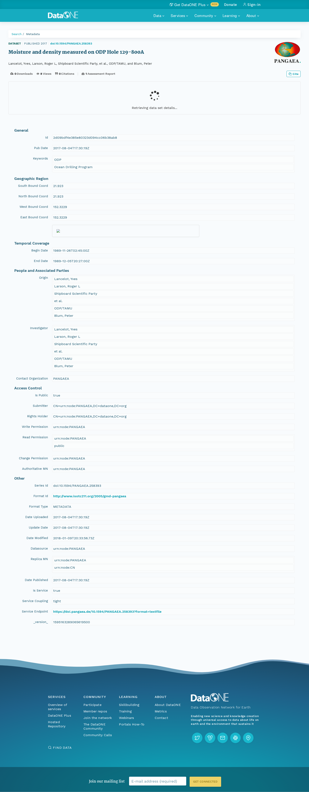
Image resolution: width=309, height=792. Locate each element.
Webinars (126, 718)
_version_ (40, 622)
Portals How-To (131, 724)
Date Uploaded (36, 517)
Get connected (205, 781)
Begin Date (39, 250)
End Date (41, 261)
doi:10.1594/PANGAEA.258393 (71, 43)
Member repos (95, 711)
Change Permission (33, 458)
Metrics (161, 711)
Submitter (40, 406)
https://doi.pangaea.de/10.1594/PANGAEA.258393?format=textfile (107, 612)
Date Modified (37, 538)
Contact (161, 718)
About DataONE (168, 705)
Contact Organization (32, 378)
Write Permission (35, 427)
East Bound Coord (34, 217)
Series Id (41, 485)
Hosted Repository (57, 724)
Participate (92, 705)
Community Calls (97, 735)
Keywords (40, 158)
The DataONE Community (94, 726)
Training (125, 711)
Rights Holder (37, 416)
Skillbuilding (129, 705)
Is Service (40, 590)
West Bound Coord (34, 207)
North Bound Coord (33, 196)
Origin (43, 278)
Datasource (39, 548)
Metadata (33, 34)
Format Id (40, 496)
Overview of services (57, 707)
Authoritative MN (35, 469)
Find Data (62, 748)
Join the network (97, 718)
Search (17, 34)
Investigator (39, 328)
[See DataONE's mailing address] (248, 738)
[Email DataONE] (222, 738)
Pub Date (41, 148)
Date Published (36, 580)
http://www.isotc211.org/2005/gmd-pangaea (89, 496)
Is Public (41, 395)
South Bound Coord (33, 186)
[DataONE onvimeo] (210, 738)
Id (46, 137)
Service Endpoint (35, 611)
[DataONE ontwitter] (197, 738)
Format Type (38, 506)
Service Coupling (35, 601)
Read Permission (35, 437)
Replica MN (39, 559)
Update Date (38, 527)
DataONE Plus (59, 715)
